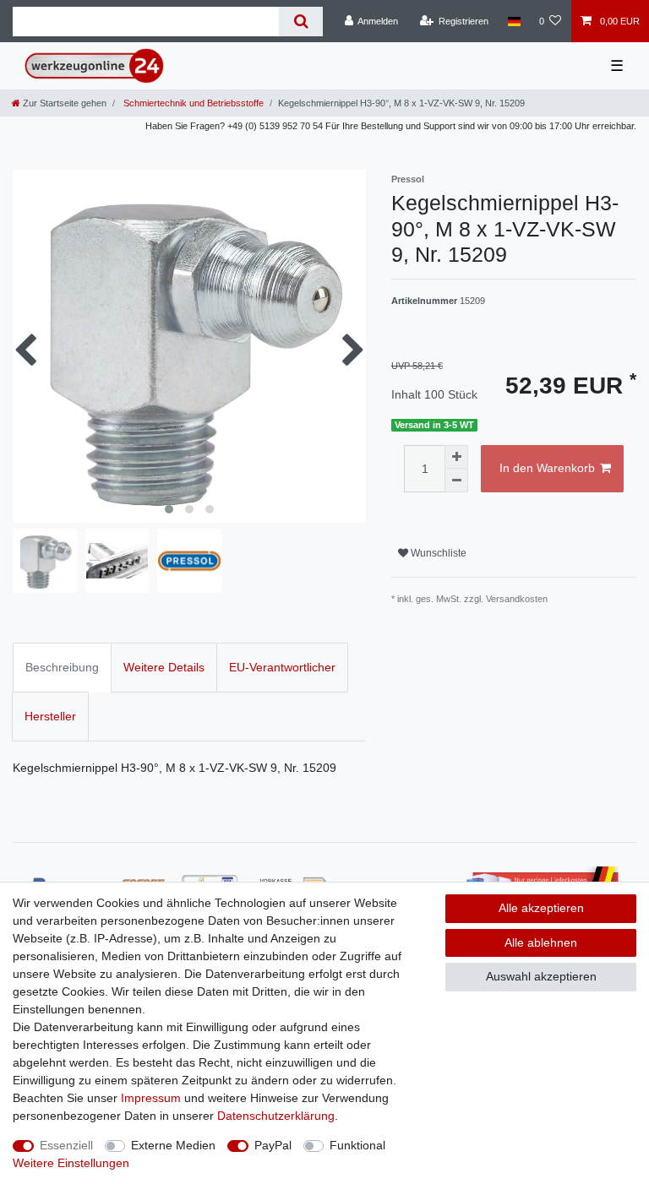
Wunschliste (437, 553)
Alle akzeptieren (541, 908)
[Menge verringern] (456, 480)
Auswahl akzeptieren (541, 976)
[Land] (513, 21)
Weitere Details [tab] (164, 667)
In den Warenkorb (547, 468)
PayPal (273, 1145)
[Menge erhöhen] (456, 457)
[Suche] (300, 21)
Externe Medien (173, 1145)
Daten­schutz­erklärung (276, 1115)
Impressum (151, 1098)
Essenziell (66, 1145)
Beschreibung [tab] (62, 667)
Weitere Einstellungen (71, 1163)
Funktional (357, 1145)
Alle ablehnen (540, 942)
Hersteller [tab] (50, 716)
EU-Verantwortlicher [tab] (282, 667)
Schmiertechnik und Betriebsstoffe (192, 103)
